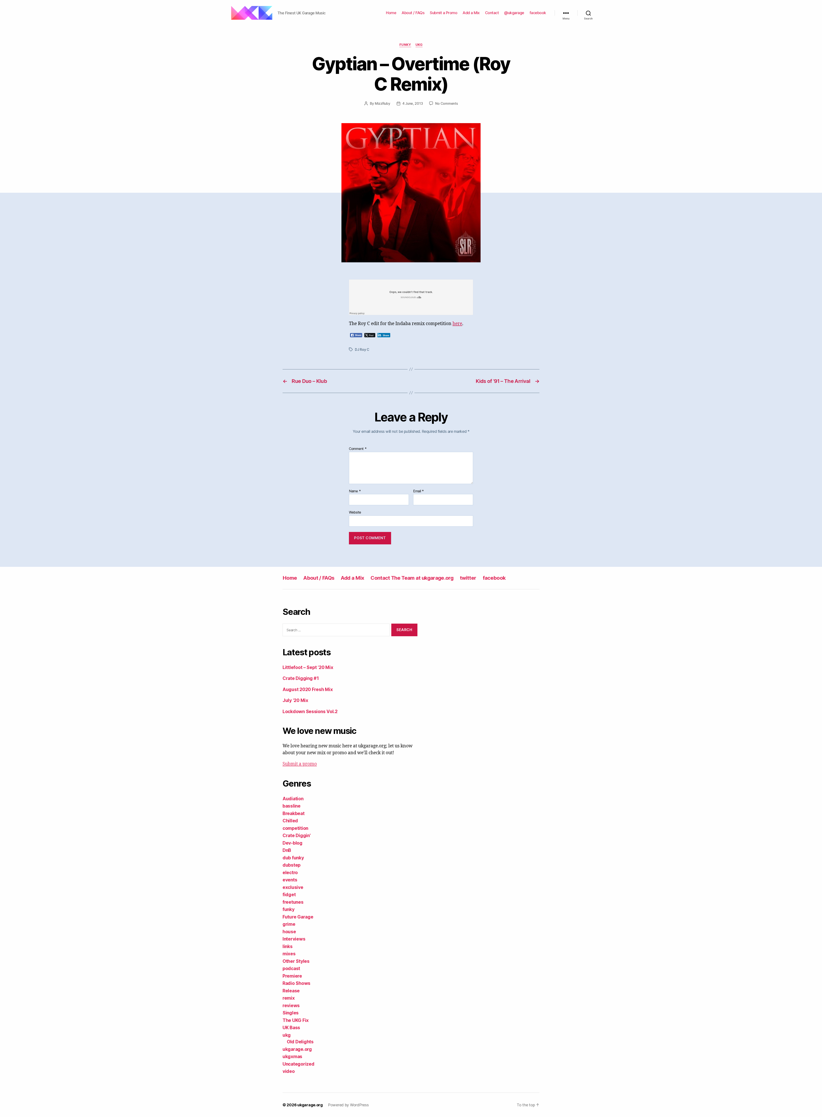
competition (295, 828)
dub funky (293, 857)
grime (289, 924)
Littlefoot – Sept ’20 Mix (308, 667)
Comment (358, 449)
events (290, 880)
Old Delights (300, 1041)
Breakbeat (294, 813)
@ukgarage (514, 12)
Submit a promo (300, 764)
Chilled (290, 820)
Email (418, 491)
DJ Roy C (362, 349)
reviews (291, 1005)
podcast (291, 968)
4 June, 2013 (412, 103)
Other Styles (296, 961)
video (289, 1071)
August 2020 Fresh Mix (308, 689)
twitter (468, 578)
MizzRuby (382, 103)
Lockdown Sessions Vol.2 (310, 711)
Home (391, 12)
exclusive (293, 887)
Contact (492, 12)
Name (355, 491)
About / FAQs (413, 12)
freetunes (293, 902)
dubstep (292, 865)
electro (290, 872)
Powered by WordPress (348, 1105)
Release (291, 990)
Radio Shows (296, 983)
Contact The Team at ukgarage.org (412, 578)
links (288, 946)
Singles (291, 1012)
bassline (292, 806)
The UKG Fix (296, 1020)
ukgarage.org (297, 1049)
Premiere (292, 976)
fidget (289, 894)
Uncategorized (298, 1064)
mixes (289, 953)
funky (405, 45)
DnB (287, 850)
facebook (538, 12)
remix (289, 998)
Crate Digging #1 (301, 678)
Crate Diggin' (297, 835)
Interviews (294, 939)
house (289, 931)
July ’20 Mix (295, 700)
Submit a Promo (443, 12)
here (457, 324)
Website (355, 512)
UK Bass (291, 1027)
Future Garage (298, 917)
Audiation (293, 798)
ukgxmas (292, 1056)
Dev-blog (292, 843)
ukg (419, 45)
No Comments (446, 103)
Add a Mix (471, 12)
